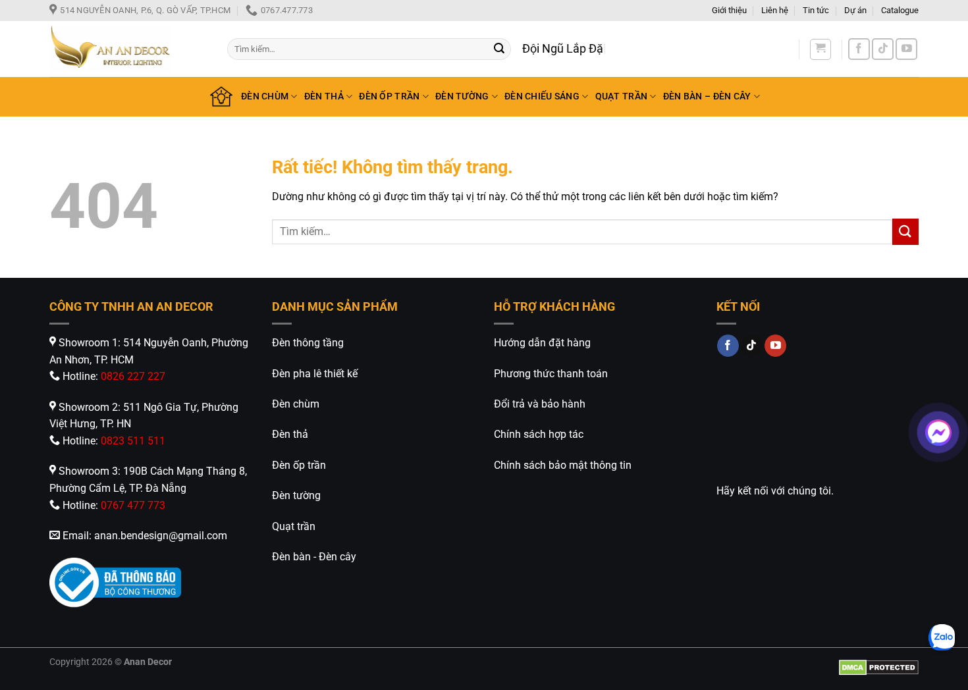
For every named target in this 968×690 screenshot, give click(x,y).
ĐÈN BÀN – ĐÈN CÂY (707, 96)
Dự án (855, 10)
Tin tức (816, 10)
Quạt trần (293, 526)
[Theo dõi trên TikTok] (883, 49)
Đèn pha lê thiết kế (315, 373)
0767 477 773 (133, 505)
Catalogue (900, 10)
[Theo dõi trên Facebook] (859, 49)
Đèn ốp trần (299, 465)
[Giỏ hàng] (820, 49)
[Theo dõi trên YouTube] (906, 49)
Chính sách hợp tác (538, 434)
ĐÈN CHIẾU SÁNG (541, 96)
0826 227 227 (133, 376)
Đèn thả (290, 434)
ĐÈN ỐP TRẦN (389, 96)
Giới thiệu (729, 10)
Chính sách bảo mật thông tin (563, 465)
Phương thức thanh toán (551, 373)
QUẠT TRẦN (621, 96)
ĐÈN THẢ (324, 96)
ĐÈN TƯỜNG (462, 96)
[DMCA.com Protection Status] (879, 666)
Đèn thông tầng (308, 342)
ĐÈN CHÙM (264, 96)
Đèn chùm (295, 404)
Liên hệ (774, 10)
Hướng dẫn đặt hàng (542, 342)
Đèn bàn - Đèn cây (314, 556)
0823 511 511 (133, 441)
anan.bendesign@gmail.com (160, 535)
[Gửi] (499, 49)
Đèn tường (296, 495)
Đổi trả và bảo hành (539, 404)
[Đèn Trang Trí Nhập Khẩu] (128, 49)
